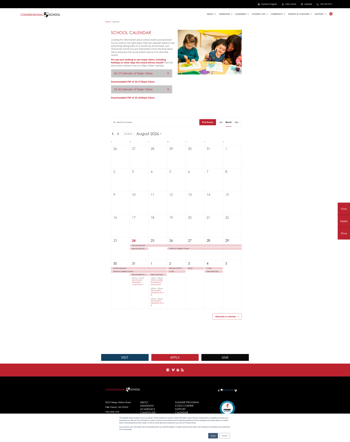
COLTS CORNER (184, 405)
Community (277, 14)
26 (171, 241)
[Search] (330, 14)
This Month (128, 134)
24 (133, 241)
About (210, 14)
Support (319, 14)
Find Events (207, 122)
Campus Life (148, 412)
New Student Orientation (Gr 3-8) (157, 292)
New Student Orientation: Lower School (137, 282)
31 (133, 263)
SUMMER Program (187, 402)
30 (115, 263)
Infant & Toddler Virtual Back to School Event (157, 282)
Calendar (308, 4)
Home (107, 21)
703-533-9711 (326, 4)
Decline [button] (225, 435)
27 (190, 241)
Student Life (258, 14)
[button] (168, 73)
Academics (240, 14)
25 (152, 241)
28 (208, 241)
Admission (224, 14)
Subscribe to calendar (225, 316)
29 (227, 241)
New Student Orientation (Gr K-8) (157, 303)
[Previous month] (112, 133)
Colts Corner (290, 4)
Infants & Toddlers (298, 14)
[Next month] (118, 133)
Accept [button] (213, 435)
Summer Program (269, 4)
